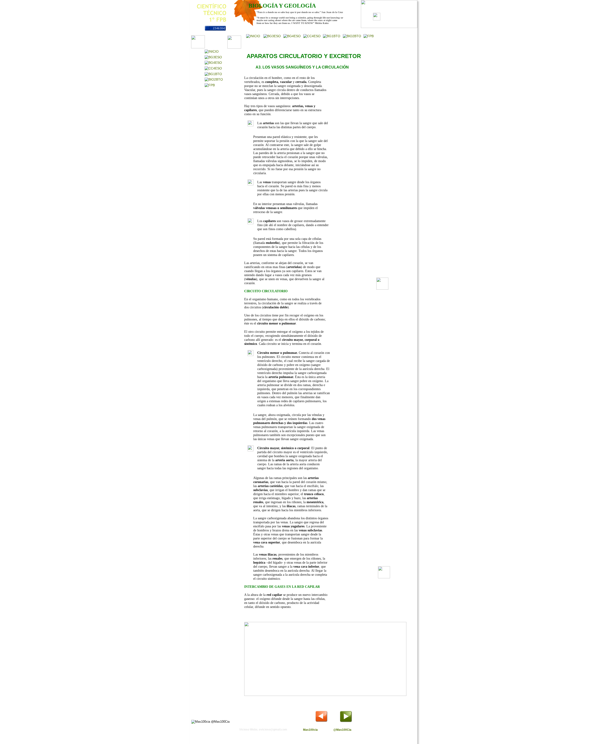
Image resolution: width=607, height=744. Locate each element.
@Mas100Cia (342, 729)
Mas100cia (310, 729)
